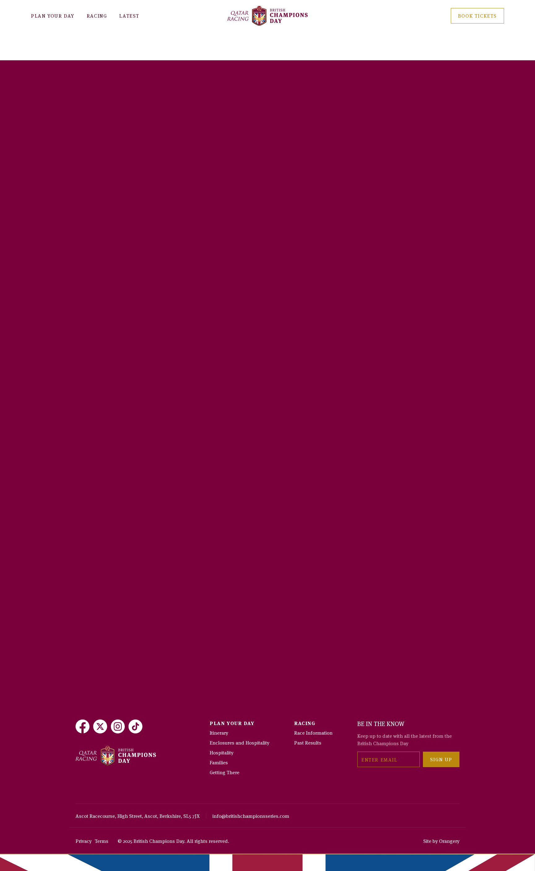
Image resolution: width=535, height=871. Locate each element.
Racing (97, 15)
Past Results (307, 742)
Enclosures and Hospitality (239, 742)
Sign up (441, 759)
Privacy (84, 840)
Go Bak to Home (106, 57)
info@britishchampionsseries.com (250, 815)
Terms (101, 840)
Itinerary (219, 732)
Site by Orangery (441, 840)
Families (219, 762)
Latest (129, 15)
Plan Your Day (52, 15)
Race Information (313, 732)
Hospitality (221, 752)
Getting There (224, 772)
